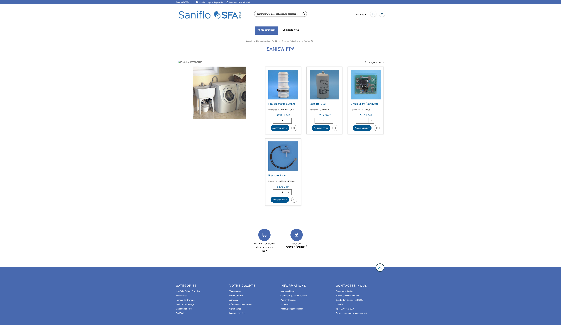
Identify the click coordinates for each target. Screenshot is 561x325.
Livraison (284, 304)
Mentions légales (287, 291)
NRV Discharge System (281, 103)
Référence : (273, 109)
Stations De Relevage (185, 304)
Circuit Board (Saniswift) (364, 103)
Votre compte (235, 291)
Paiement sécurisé (288, 300)
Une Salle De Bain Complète (188, 291)
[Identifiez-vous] (373, 14)
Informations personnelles (240, 304)
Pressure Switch (277, 175)
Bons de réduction (237, 313)
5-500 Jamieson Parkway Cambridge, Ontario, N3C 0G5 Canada (349, 300)
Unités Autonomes (184, 308)
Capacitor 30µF (318, 103)
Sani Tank (180, 313)
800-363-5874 (182, 2)
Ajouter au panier (279, 128)
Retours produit (236, 295)
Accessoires (181, 295)
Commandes (235, 308)
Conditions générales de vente (293, 295)
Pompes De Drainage (185, 300)
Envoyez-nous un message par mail (351, 313)
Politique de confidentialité (291, 308)
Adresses (233, 300)
